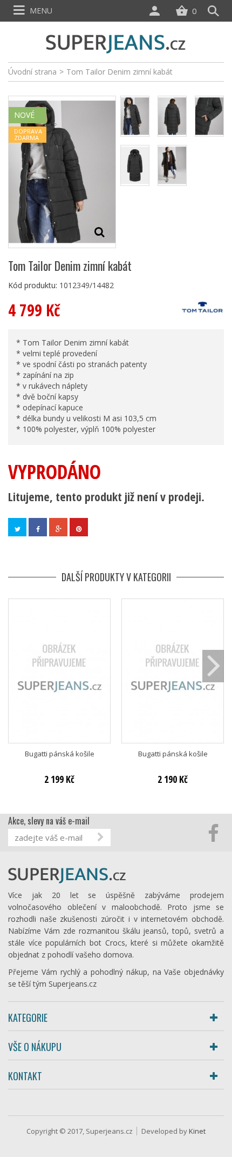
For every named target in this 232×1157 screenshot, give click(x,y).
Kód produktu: (32, 285)
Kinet (197, 1131)
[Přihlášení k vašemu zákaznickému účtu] (157, 11)
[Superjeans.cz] (116, 42)
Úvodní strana (32, 72)
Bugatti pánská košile (59, 754)
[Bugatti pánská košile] (59, 671)
